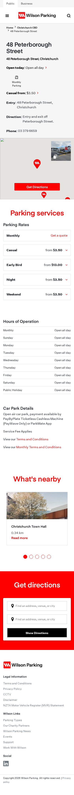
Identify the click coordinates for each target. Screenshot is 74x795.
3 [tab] (37, 557)
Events (7, 736)
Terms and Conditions (32, 439)
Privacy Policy (12, 688)
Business (26, 3)
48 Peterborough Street (23, 31)
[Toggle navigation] (7, 15)
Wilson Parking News (17, 731)
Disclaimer (10, 699)
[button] (44, 195)
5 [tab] (49, 557)
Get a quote (59, 235)
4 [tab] (43, 557)
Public (10, 3)
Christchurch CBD (27, 27)
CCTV (7, 694)
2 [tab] (31, 557)
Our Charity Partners (16, 725)
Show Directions (37, 633)
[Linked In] (6, 763)
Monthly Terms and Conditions (38, 447)
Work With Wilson (14, 747)
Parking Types (12, 720)
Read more (19, 538)
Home (9, 27)
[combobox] (37, 606)
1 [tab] (25, 557)
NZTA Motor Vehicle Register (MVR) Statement (33, 705)
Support (8, 742)
